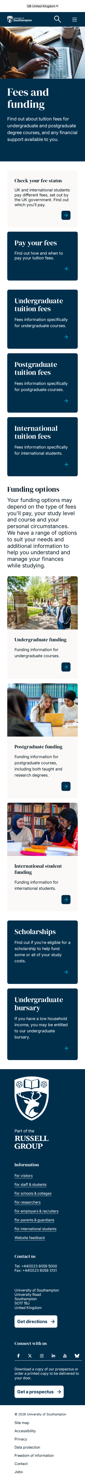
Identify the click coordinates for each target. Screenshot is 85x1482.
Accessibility (25, 1431)
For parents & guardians (34, 1220)
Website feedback (30, 1237)
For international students (35, 1228)
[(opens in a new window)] (18, 1356)
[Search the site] (58, 19)
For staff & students (30, 1184)
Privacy (21, 1439)
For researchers (28, 1202)
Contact (21, 1463)
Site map (22, 1422)
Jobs (19, 1471)
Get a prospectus (35, 1391)
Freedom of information (34, 1455)
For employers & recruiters (36, 1211)
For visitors (24, 1175)
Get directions (32, 1321)
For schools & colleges (33, 1193)
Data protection (27, 1447)
